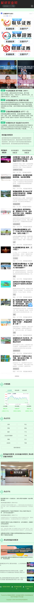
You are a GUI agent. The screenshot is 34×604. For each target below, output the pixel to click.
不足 (25, 424)
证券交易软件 (16, 224)
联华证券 (20, 599)
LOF (14, 242)
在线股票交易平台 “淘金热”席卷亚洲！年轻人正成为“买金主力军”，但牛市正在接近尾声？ (26, 73)
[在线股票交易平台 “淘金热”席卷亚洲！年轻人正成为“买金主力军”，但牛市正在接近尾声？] (25, 67)
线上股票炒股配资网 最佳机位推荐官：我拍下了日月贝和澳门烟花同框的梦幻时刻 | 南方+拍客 (13, 578)
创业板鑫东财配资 (18, 587)
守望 (25, 443)
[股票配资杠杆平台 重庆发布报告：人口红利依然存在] (30, 564)
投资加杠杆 (16, 369)
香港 (8, 428)
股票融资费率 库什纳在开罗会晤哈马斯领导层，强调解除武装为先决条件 (22, 193)
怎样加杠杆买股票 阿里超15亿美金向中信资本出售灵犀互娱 (22, 284)
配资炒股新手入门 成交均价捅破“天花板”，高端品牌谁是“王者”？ (22, 322)
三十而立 (15, 258)
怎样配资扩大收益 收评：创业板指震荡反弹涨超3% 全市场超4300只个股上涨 (23, 159)
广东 (25, 432)
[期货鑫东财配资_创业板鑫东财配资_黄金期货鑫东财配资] (9, 2)
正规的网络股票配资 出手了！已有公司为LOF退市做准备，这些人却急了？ (22, 231)
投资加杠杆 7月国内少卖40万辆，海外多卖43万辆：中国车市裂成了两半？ (22, 358)
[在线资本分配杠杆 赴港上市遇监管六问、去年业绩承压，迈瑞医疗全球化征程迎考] (8, 81)
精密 (14, 276)
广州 (25, 435)
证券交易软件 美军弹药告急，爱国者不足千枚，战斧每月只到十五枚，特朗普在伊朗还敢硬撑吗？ (22, 212)
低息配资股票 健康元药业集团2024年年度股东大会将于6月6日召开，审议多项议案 (17, 557)
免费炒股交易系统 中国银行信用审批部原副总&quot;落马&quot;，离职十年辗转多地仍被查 (26, 87)
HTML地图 (20, 597)
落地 (25, 428)
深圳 (8, 424)
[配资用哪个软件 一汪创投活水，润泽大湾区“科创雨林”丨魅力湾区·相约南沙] (8, 67)
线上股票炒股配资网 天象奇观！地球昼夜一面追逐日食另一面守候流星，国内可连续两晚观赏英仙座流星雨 (22, 303)
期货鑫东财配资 (6, 586)
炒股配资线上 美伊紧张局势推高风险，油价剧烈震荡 (22, 176)
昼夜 (14, 314)
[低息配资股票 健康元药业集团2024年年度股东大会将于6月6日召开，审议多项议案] (17, 550)
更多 (30, 13)
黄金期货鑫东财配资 (29, 587)
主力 (25, 439)
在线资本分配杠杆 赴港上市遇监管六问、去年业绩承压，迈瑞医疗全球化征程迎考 (8, 87)
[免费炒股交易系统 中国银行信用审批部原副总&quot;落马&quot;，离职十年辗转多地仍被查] (25, 81)
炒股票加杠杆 (16, 350)
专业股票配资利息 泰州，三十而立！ (22, 248)
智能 (8, 439)
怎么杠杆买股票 (8, 435)
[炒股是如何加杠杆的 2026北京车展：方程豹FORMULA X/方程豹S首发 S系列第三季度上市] (30, 571)
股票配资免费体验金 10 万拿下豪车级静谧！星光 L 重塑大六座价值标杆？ (23, 265)
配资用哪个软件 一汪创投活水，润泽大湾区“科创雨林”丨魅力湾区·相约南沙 (8, 73)
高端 (14, 332)
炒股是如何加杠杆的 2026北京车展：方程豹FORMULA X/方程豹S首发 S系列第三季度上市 (12, 571)
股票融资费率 (16, 204)
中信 (14, 294)
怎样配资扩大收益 (17, 169)
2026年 (8, 443)
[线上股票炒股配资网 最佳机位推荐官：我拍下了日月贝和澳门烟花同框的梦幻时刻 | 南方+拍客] (30, 579)
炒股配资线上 (16, 186)
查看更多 (17, 376)
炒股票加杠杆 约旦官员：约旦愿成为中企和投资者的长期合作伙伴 (22, 340)
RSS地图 (15, 597)
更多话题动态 (17, 447)
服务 (8, 432)
